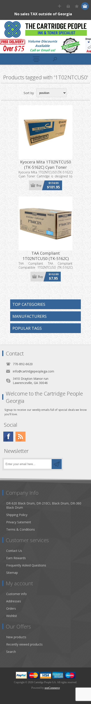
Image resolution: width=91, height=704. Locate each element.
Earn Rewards (16, 558)
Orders (11, 608)
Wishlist (11, 616)
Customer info (16, 594)
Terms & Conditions (20, 529)
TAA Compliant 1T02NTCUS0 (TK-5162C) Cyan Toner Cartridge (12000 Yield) (46, 261)
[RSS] (20, 437)
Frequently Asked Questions (26, 565)
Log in (68, 6)
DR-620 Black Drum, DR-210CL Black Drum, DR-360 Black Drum (43, 505)
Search (11, 652)
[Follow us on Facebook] (8, 437)
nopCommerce (52, 687)
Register (59, 6)
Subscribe (57, 464)
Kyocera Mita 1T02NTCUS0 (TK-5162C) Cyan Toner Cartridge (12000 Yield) (45, 167)
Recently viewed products (24, 644)
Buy (39, 185)
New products (16, 637)
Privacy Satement (18, 522)
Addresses (13, 601)
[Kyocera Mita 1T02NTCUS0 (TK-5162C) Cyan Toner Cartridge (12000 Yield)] (45, 132)
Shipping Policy (16, 515)
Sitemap (12, 572)
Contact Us (14, 551)
